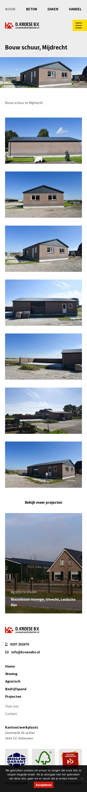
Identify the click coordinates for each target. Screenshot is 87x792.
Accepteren (44, 785)
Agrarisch (12, 681)
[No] (82, 779)
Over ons (12, 706)
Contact (11, 713)
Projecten (13, 696)
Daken (53, 8)
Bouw (10, 8)
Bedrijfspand (16, 688)
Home (10, 666)
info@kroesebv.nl (25, 651)
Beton (31, 8)
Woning (11, 673)
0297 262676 (19, 644)
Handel (75, 8)
